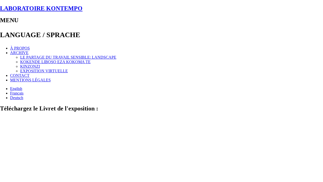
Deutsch (16, 98)
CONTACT (20, 75)
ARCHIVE (19, 53)
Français (16, 93)
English (16, 88)
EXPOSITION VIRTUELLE (44, 71)
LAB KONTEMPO (41, 8)
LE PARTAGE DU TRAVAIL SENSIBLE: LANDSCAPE (68, 57)
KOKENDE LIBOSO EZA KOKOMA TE (55, 62)
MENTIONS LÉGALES (30, 80)
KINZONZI (30, 66)
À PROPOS (20, 48)
